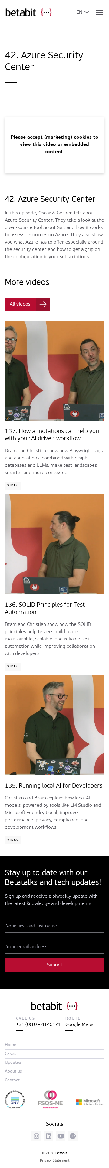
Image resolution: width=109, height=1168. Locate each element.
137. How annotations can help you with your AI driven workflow (52, 435)
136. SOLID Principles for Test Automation (45, 608)
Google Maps (79, 1024)
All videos (20, 304)
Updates (13, 1062)
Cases (10, 1054)
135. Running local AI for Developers (53, 786)
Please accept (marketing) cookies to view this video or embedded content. (54, 144)
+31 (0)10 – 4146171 (38, 1024)
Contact (12, 1080)
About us (13, 1071)
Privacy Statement (54, 1161)
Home (10, 1045)
